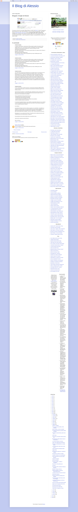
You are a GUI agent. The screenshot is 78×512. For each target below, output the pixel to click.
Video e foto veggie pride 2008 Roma (58, 442)
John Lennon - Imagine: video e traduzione (58, 228)
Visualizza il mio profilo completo (58, 29)
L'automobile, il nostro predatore (56, 105)
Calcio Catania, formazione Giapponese (57, 264)
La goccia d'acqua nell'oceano (56, 246)
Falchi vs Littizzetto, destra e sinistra (56, 265)
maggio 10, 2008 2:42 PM (19, 54)
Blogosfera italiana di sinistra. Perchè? (57, 249)
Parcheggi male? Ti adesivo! (55, 253)
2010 (53, 410)
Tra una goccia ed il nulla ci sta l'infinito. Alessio (62, 390)
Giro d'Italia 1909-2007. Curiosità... (56, 267)
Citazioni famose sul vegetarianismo (57, 82)
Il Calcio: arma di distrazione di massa (57, 113)
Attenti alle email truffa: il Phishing (56, 79)
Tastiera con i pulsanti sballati (55, 175)
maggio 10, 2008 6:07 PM (19, 121)
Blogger (43, 504)
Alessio (36, 30)
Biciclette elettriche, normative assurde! (57, 141)
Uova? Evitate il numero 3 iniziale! (56, 101)
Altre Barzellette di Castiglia (55, 202)
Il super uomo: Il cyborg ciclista (56, 137)
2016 (53, 401)
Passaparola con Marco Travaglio (58, 453)
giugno (54, 422)
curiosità (17, 39)
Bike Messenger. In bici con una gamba (57, 138)
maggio (54, 424)
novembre (54, 415)
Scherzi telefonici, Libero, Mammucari (57, 211)
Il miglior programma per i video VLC (57, 164)
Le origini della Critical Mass (55, 131)
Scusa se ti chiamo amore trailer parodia (59, 482)
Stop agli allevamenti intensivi (55, 86)
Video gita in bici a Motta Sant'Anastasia (57, 145)
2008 (53, 413)
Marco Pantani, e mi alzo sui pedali (58, 429)
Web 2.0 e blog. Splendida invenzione (57, 65)
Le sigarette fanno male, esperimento (57, 71)
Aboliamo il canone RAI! (55, 76)
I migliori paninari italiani (55, 239)
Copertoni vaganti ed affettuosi (56, 193)
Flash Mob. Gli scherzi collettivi (56, 219)
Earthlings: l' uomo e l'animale (55, 58)
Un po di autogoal (53, 191)
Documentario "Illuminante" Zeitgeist (57, 57)
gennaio (54, 494)
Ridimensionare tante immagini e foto (57, 176)
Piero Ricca (24, 32)
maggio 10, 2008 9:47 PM (19, 127)
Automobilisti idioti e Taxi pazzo (56, 209)
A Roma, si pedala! (55, 425)
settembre (54, 418)
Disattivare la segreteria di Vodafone (57, 261)
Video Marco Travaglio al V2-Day (57, 488)
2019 (53, 398)
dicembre (54, 414)
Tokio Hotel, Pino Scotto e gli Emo (56, 242)
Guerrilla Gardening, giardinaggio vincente (58, 122)
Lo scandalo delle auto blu (55, 64)
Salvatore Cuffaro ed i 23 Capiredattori (58, 455)
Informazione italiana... (56, 474)
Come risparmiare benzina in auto (56, 93)
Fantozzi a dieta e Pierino (55, 205)
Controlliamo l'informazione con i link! (57, 109)
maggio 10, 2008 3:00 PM (19, 83)
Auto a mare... (54, 435)
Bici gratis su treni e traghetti (55, 135)
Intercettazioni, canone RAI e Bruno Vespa (58, 119)
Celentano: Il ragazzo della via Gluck (57, 234)
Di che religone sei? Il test (55, 271)
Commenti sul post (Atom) (19, 133)
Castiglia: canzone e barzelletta (56, 200)
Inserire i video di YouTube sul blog (56, 171)
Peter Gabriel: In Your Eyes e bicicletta (57, 230)
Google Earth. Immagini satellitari (56, 160)
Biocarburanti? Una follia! (55, 61)
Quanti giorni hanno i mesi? (55, 268)
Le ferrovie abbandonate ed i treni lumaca (57, 62)
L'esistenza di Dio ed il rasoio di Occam (58, 472)
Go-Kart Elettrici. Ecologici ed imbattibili (57, 102)
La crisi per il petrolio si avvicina (57, 441)
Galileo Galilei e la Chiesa (55, 126)
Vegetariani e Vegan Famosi (55, 84)
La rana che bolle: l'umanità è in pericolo (57, 73)
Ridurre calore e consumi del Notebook (57, 154)
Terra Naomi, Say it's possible (55, 227)
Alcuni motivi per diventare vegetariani (57, 80)
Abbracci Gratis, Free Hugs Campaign (57, 90)
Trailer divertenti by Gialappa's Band (58, 448)
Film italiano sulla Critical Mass (56, 130)
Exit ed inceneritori (55, 460)
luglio (54, 421)
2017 (53, 400)
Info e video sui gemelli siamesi (56, 94)
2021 (53, 397)
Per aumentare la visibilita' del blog (56, 185)
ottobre (54, 417)
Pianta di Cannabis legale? (55, 69)
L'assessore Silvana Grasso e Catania (57, 245)
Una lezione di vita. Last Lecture (56, 115)
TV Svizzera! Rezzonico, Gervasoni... (57, 208)
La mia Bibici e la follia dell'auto (56, 149)
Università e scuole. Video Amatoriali (57, 213)
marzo (54, 491)
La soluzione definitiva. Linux (55, 167)
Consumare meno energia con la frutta (57, 83)
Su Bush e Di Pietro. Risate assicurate (57, 215)
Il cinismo (54, 465)
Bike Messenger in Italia (54, 139)
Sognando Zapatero (55, 458)
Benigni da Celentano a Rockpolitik (56, 197)
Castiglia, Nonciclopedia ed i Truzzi (56, 201)
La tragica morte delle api (55, 68)
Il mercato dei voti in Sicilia (55, 123)
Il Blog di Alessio (25, 6)
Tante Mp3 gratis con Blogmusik (56, 179)
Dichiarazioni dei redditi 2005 (57, 486)
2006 (53, 497)
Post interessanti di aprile (56, 485)
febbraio (54, 492)
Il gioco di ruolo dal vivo (54, 250)
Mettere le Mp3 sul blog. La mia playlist (57, 183)
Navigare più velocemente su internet (57, 182)
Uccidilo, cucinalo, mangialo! (55, 87)
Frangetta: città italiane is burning (56, 220)
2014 (53, 404)
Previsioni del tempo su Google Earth (57, 161)
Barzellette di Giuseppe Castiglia (56, 198)
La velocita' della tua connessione (56, 165)
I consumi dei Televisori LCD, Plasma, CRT (58, 55)
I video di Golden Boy (54, 204)
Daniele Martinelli (18, 32)
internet (19, 39)
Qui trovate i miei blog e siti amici (58, 31)
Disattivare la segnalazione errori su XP (57, 157)
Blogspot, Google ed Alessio (57, 469)
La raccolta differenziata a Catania (56, 97)
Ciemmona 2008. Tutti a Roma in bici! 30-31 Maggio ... (58, 478)
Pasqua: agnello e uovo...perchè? (56, 72)
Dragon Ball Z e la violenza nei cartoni (57, 257)
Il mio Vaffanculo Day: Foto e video (56, 238)
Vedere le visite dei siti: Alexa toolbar (57, 156)
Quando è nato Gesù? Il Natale (56, 91)
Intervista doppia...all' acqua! (55, 111)
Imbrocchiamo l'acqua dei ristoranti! (56, 66)
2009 (53, 411)
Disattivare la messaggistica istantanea (57, 172)
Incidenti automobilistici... (55, 222)
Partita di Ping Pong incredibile (56, 194)
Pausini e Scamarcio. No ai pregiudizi (57, 260)
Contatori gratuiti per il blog (55, 178)
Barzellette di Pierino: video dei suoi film (57, 216)
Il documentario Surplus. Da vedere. (56, 112)
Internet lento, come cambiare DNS (56, 168)
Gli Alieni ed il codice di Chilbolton (56, 254)
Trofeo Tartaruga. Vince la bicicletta (56, 134)
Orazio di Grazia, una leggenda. (56, 142)
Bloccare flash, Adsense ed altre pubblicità (58, 186)
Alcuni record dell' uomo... (55, 247)
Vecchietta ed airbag (54, 190)
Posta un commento (17, 129)
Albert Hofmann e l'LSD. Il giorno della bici (58, 116)
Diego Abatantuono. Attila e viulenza (57, 212)
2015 (53, 403)
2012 (53, 407)
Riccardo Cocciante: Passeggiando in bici (57, 231)
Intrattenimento (23, 39)
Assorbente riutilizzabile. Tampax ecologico (58, 120)
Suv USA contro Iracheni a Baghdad (56, 108)
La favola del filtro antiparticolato (56, 75)
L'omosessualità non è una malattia (56, 104)
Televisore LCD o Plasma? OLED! (56, 98)
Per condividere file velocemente (56, 174)
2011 (53, 408)
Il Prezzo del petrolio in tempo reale (56, 54)
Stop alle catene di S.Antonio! (55, 256)
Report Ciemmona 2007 (55, 146)
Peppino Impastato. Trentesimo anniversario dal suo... (57, 471)
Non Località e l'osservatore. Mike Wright (57, 243)
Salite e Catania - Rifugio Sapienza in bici (57, 148)
